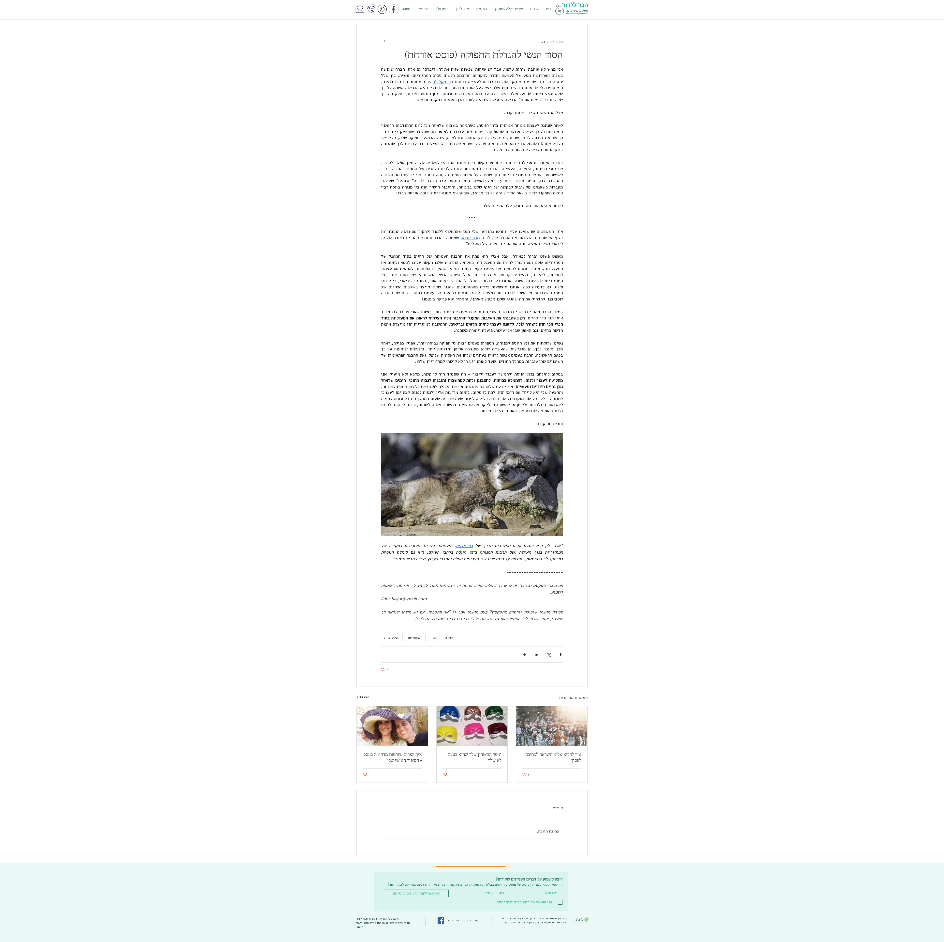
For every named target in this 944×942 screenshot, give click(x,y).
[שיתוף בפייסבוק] (560, 654)
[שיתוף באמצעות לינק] (524, 654)
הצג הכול (362, 696)
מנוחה (432, 637)
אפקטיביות (391, 637)
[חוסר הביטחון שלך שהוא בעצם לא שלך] (472, 726)
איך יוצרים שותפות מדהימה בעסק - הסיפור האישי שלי (392, 758)
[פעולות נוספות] (384, 42)
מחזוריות (414, 637)
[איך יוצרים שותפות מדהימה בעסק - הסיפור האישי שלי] (392, 726)
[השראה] (551, 726)
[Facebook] (441, 920)
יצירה (449, 637)
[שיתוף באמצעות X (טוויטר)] (548, 654)
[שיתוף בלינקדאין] (536, 654)
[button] (508, 9)
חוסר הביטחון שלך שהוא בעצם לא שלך (475, 758)
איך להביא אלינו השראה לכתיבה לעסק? (553, 758)
